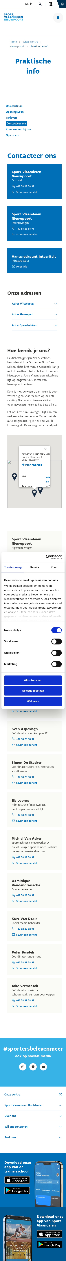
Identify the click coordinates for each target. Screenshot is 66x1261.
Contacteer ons (16, 123)
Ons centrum (14, 106)
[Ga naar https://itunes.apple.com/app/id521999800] (49, 1238)
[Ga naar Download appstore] (17, 1184)
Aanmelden (51, 4)
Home (13, 41)
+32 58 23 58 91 (25, 186)
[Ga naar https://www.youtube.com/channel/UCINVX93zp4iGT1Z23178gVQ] (43, 1066)
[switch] (56, 641)
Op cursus (12, 135)
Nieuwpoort (17, 46)
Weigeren (33, 701)
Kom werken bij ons (18, 129)
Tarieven (11, 117)
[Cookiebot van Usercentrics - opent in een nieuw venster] (46, 557)
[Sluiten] (43, 447)
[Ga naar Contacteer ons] (15, 18)
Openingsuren (15, 112)
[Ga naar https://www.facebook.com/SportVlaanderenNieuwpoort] (33, 1066)
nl (27, 4)
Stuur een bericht (26, 192)
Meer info (21, 266)
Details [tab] (34, 567)
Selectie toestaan (33, 690)
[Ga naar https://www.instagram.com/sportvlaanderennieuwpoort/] (22, 1066)
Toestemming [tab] (13, 567)
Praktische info (40, 46)
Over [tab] (54, 567)
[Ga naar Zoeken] (40, 4)
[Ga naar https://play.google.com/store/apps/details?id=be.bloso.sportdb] (49, 1249)
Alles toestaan (33, 680)
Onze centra (30, 41)
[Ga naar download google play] (17, 1195)
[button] (34, 493)
